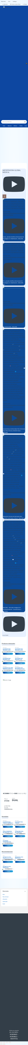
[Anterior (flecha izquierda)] (1, 1044)
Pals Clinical (5, 897)
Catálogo (15, 1)
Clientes (15, 125)
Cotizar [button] (8, 653)
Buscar (25, 122)
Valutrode (5, 901)
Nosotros (10, 125)
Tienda (25, 4)
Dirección (6, 4)
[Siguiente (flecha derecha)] (4, 1044)
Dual (3, 839)
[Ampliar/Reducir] (1, 1042)
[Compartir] (7, 1042)
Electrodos (3, 1)
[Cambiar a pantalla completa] (4, 1042)
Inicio (4, 125)
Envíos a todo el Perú (15, 4)
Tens (9, 1)
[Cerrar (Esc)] (10, 1042)
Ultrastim (5, 899)
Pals (4, 894)
